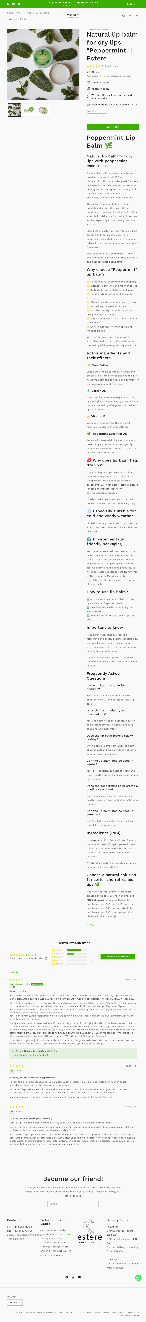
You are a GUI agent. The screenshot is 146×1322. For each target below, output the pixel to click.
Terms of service (102, 1312)
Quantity (91, 111)
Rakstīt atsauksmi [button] (118, 956)
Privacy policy (86, 1312)
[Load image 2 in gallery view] (29, 109)
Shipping (104, 76)
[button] (20, 13)
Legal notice (133, 1312)
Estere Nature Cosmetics (34, 1312)
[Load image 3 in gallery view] (43, 109)
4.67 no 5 (31, 955)
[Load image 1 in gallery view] (14, 109)
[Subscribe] (95, 1204)
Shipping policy (118, 1312)
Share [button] (93, 925)
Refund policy (72, 1312)
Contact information (130, 1315)
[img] (16, 980)
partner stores (63, 1234)
